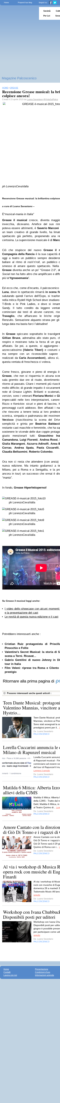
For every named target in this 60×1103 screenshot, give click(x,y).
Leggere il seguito (42, 770)
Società (46, 11)
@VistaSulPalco (50, 99)
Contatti (7, 972)
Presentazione (41, 969)
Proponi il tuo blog (25, 2)
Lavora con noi (10, 975)
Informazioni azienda (44, 975)
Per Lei (46, 16)
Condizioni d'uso (42, 972)
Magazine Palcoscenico (19, 78)
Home (6, 2)
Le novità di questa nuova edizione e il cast (31, 616)
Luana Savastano (35, 99)
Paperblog (18, 13)
